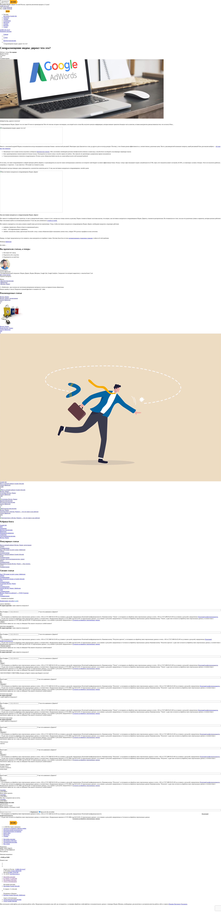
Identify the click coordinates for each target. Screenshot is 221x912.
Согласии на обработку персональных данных (86, 620)
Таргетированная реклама (7, 536)
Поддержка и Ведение (10, 840)
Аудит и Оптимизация (10, 881)
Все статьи (6, 844)
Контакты (6, 834)
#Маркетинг (4, 282)
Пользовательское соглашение (12, 831)
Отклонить (184, 904)
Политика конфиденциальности (12, 830)
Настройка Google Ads (10, 16)
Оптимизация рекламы (10, 842)
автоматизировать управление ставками (81, 238)
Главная (5, 34)
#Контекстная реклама (7, 281)
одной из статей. (52, 220)
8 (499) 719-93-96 (7, 8)
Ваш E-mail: (3, 679)
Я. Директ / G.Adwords (10, 878)
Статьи (5, 37)
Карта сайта (6, 833)
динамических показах (43, 151)
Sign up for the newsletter (47, 812)
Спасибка (3, 790)
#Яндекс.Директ (5, 284)
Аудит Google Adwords (10, 901)
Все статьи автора (5, 275)
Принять (171, 904)
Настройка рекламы (9, 839)
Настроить (177, 904)
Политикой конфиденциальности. (208, 617)
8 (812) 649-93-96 (7, 7)
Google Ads (3, 525)
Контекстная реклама (9, 40)
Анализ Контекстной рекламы (12, 899)
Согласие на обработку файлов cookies (14, 828)
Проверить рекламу (6, 31)
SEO (1, 527)
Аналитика (3, 528)
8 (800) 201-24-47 (4, 6)
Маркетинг (3, 531)
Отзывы (5, 836)
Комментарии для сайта (9, 601)
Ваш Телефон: (4, 612)
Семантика (3, 534)
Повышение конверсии (7, 533)
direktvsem (8, 241)
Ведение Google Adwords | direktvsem (14, 895)
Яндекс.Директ (4, 537)
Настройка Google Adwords (11, 886)
